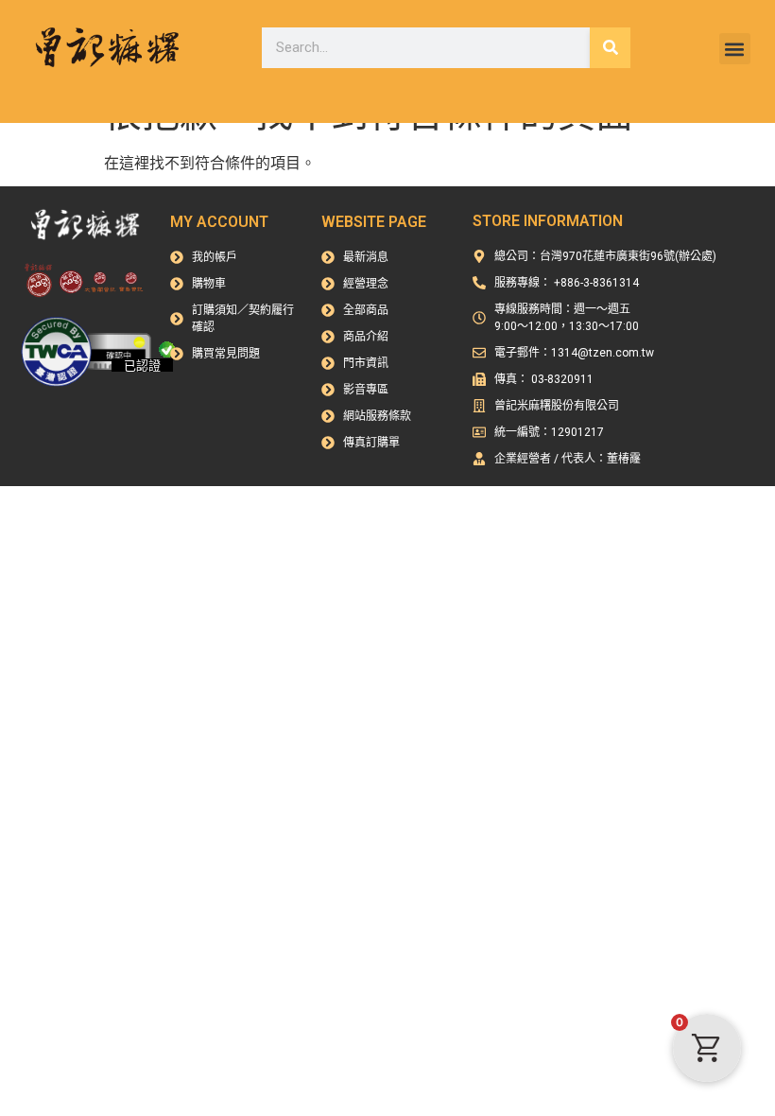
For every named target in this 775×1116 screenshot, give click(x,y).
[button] (734, 48)
